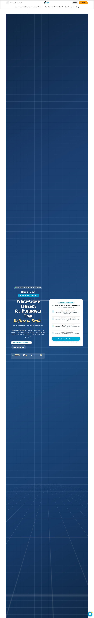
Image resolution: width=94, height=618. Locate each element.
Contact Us (83, 3)
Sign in (75, 3)
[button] (7, 2)
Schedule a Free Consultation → (21, 342)
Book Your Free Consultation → (66, 338)
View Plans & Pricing (18, 347)
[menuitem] (17, 6)
